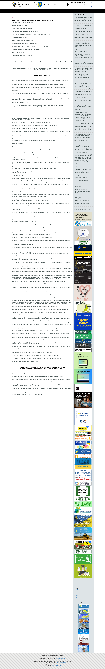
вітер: (75, 599)
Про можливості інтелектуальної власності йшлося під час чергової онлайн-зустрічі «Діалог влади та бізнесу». (83, 20)
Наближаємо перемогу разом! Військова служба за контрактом (82, 204)
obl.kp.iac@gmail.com (57, 665)
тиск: (75, 597)
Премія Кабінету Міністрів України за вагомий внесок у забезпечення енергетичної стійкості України (83, 171)
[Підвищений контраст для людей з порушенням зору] (71, 2)
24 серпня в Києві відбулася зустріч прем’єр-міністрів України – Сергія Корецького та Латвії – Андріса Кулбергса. (83, 107)
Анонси (76, 166)
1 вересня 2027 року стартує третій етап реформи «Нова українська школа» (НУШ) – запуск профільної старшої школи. (83, 44)
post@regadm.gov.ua (60, 658)
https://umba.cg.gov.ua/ (33, 31)
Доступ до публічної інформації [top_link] (31, 10)
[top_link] (94, 11)
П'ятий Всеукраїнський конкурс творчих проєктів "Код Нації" (82, 176)
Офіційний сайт (22, 7)
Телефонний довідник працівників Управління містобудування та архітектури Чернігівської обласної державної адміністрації (42, 62)
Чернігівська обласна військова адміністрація (27, 3)
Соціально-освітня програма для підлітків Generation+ (82, 180)
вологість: (76, 595)
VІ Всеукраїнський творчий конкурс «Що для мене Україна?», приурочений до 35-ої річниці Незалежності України (83, 198)
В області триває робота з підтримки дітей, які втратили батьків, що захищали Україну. (83, 63)
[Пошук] (84, 4)
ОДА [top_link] (21, 10)
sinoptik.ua (87, 602)
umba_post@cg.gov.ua (28, 28)
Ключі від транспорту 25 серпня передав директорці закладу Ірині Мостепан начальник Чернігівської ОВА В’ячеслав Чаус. (82, 100)
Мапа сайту (52, 659)
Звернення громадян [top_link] (44, 10)
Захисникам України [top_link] (86, 10)
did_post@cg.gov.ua (61, 662)
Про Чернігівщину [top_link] (13, 10)
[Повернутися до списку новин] (13, 17)
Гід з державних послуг (49, 4)
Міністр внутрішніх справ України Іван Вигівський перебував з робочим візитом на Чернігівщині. (83, 26)
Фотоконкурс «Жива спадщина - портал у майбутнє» (82, 185)
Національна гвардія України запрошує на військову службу (82, 208)
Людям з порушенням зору (79, 2)
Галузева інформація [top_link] (75, 10)
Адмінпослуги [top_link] (65, 10)
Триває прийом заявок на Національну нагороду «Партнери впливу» (82, 191)
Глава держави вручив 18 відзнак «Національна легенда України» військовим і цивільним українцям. (83, 92)
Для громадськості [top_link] (55, 10)
